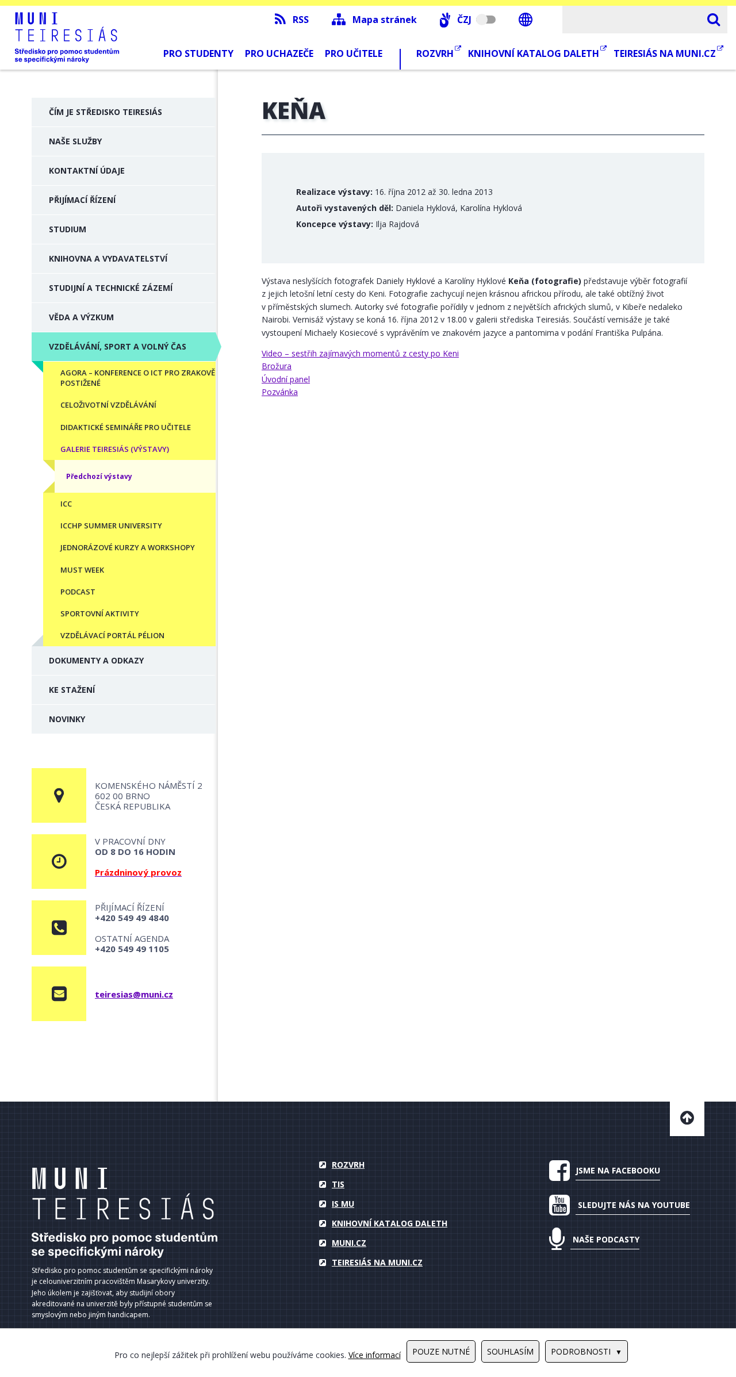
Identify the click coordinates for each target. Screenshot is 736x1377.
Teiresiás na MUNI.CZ (666, 53)
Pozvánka (280, 391)
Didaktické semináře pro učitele (125, 427)
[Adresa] (59, 795)
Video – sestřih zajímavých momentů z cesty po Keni (360, 353)
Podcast (77, 591)
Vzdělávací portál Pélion (112, 635)
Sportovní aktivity (99, 613)
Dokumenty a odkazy (96, 660)
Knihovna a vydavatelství (108, 258)
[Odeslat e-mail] (59, 993)
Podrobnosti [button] (581, 1351)
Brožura (277, 365)
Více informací (374, 1354)
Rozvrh (436, 53)
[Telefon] (59, 927)
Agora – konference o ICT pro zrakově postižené (137, 377)
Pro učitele (353, 53)
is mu (343, 1203)
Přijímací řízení (82, 199)
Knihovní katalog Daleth (534, 53)
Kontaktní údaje (87, 170)
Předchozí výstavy (99, 476)
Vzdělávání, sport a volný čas (117, 346)
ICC (66, 503)
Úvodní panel (286, 379)
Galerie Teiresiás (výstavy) (114, 449)
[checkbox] (468, 19)
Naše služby (75, 141)
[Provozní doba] (59, 861)
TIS (338, 1184)
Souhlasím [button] (510, 1351)
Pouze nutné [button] (441, 1351)
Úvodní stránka (124, 1213)
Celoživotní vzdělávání (108, 405)
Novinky (67, 719)
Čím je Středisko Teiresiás (105, 111)
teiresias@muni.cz (134, 994)
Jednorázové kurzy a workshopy (127, 547)
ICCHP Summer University (111, 525)
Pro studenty (198, 53)
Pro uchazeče (279, 53)
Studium (67, 229)
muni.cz (349, 1242)
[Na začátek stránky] (687, 1119)
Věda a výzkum (81, 317)
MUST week (82, 570)
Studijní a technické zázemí (110, 287)
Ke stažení (72, 689)
